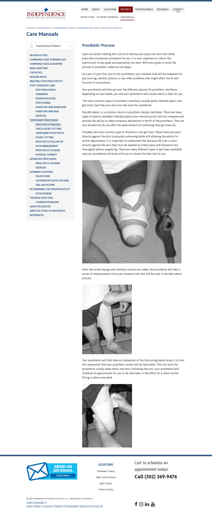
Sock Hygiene (44, 193)
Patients (125, 9)
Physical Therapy (46, 154)
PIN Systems (43, 176)
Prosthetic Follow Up (49, 141)
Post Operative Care (42, 85)
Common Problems (47, 202)
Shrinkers (42, 94)
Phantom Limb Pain (47, 111)
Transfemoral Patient (64, 28)
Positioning (43, 103)
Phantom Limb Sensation (51, 107)
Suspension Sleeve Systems (52, 180)
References (37, 215)
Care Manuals (127, 17)
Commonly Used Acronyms (46, 64)
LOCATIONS (105, 464)
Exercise (41, 115)
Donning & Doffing (41, 172)
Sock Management (47, 146)
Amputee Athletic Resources (47, 211)
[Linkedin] (147, 504)
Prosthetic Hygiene (48, 150)
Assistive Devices (40, 206)
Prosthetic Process (112, 28)
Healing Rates (38, 77)
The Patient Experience (107, 17)
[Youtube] (153, 504)
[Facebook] (136, 504)
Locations (110, 9)
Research (163, 9)
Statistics (36, 72)
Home (84, 9)
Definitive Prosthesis (43, 159)
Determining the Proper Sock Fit (50, 189)
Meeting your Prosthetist (46, 81)
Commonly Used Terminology (48, 59)
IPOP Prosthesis (45, 90)
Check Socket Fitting (48, 128)
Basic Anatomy (39, 68)
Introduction (38, 55)
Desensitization (45, 98)
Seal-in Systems (45, 185)
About (96, 9)
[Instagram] (141, 504)
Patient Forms (87, 17)
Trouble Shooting (41, 198)
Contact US (178, 10)
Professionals (144, 9)
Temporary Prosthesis (89, 28)
